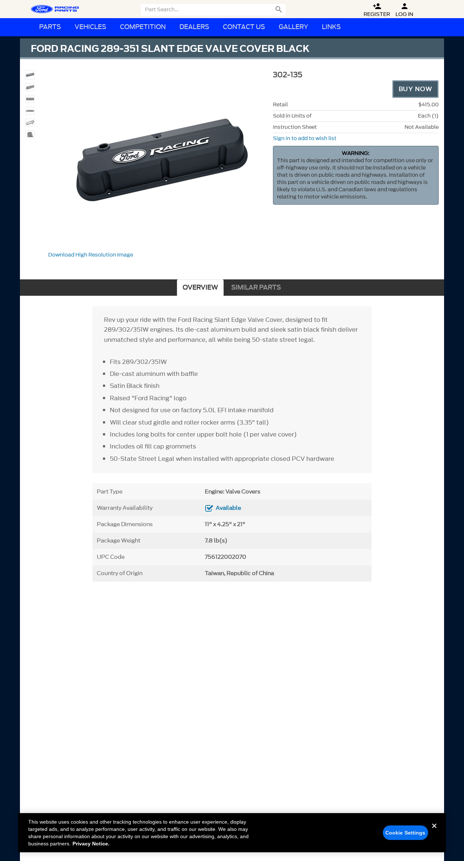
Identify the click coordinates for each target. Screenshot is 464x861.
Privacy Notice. (90, 843)
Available (228, 508)
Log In (404, 10)
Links (331, 27)
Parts (50, 27)
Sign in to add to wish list (304, 138)
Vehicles (90, 27)
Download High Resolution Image (90, 255)
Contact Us (244, 27)
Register (377, 10)
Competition (143, 27)
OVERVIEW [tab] (200, 287)
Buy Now (415, 89)
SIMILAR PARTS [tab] (256, 287)
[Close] (434, 832)
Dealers (194, 27)
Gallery (293, 27)
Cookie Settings (405, 833)
